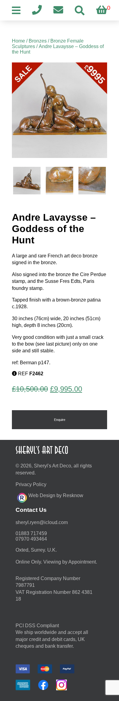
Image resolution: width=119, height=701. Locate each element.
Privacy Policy (31, 484)
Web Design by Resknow (55, 495)
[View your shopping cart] (101, 10)
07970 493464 (31, 539)
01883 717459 (31, 533)
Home (18, 40)
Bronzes (38, 40)
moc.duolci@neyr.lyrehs (42, 522)
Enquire (59, 420)
